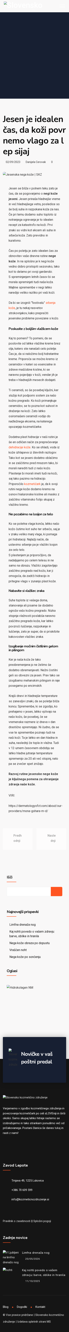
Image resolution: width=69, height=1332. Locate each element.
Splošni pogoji (42, 1221)
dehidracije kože (19, 447)
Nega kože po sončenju (25, 957)
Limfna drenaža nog (22, 924)
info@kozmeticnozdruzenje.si (30, 1199)
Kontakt (40, 1307)
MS (49, 1321)
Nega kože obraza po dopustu (29, 943)
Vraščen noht (18, 950)
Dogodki (22, 1307)
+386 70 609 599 (22, 1190)
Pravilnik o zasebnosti (16, 1221)
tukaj (58, 1128)
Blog (5, 1307)
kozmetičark (32, 484)
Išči (9, 877)
